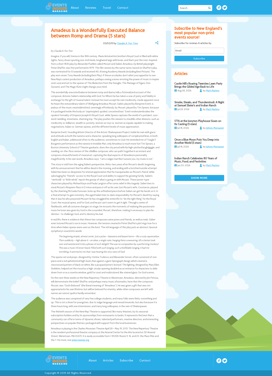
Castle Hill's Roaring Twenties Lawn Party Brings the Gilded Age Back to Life (198, 85)
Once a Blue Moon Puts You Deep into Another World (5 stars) (196, 141)
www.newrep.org (80, 340)
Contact (122, 7)
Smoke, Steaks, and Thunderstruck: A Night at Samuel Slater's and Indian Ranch (199, 104)
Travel (107, 7)
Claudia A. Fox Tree (127, 43)
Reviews (90, 7)
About (75, 7)
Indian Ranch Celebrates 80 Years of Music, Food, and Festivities (195, 160)
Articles (108, 360)
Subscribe (126, 360)
